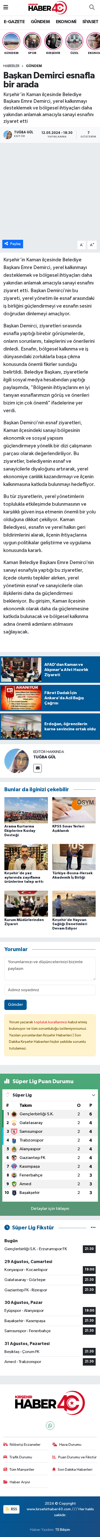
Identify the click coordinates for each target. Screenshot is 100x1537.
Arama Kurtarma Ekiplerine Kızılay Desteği (19, 831)
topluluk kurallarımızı (51, 1022)
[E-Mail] (37, 768)
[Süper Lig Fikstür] (93, 1228)
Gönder (15, 1004)
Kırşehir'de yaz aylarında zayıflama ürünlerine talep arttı (23, 877)
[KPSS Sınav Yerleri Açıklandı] (74, 810)
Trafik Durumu (20, 1457)
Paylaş (15, 244)
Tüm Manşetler (21, 1469)
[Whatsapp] (50, 1425)
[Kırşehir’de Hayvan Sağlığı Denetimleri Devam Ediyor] (74, 903)
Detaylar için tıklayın (50, 1209)
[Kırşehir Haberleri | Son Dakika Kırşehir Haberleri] (47, 7)
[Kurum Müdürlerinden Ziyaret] (26, 903)
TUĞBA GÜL (44, 757)
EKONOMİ (66, 22)
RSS (13, 1509)
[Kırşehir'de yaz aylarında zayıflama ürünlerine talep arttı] (26, 857)
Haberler (11, 66)
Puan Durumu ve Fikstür (77, 1457)
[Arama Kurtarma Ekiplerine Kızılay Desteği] (26, 810)
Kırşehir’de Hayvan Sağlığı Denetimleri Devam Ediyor (69, 924)
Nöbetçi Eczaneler (25, 1445)
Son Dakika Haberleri (75, 1469)
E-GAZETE (14, 22)
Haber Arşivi (20, 1482)
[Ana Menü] (5, 7)
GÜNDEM (40, 22)
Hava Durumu (70, 1445)
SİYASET (90, 22)
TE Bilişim (62, 1530)
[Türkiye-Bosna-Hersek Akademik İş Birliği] (74, 857)
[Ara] (92, 7)
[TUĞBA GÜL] (16, 761)
